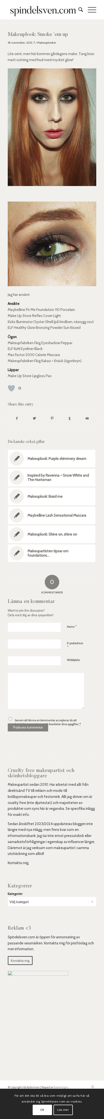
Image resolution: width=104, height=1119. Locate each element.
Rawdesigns (60, 1087)
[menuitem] (78, 9)
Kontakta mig (18, 863)
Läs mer (63, 1109)
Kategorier (15, 894)
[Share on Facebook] (17, 418)
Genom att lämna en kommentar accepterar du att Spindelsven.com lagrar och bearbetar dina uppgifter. (48, 722)
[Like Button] (11, 388)
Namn (72, 626)
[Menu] (89, 9)
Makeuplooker (46, 42)
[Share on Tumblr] (69, 418)
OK (42, 1109)
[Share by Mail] (87, 418)
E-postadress (75, 645)
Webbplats (73, 660)
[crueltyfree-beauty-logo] (43, 9)
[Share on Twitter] (34, 418)
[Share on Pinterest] (52, 418)
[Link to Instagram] (92, 1086)
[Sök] (78, 9)
